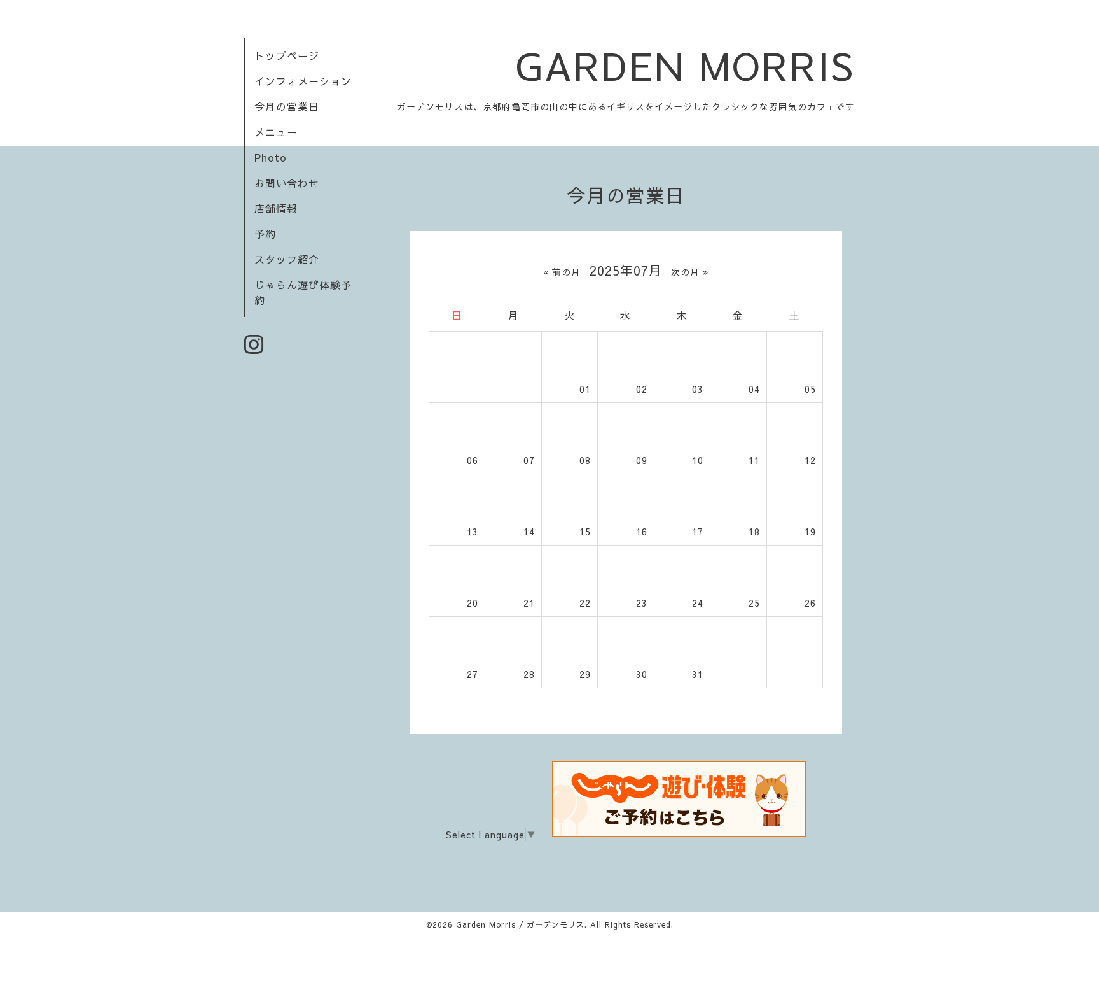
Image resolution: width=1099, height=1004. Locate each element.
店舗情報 (276, 208)
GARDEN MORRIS (685, 65)
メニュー (276, 132)
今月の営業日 (286, 106)
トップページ (286, 55)
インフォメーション (303, 81)
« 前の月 (562, 271)
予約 (265, 234)
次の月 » (690, 271)
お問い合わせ (286, 183)
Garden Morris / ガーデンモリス (520, 924)
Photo (270, 157)
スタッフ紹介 (286, 259)
